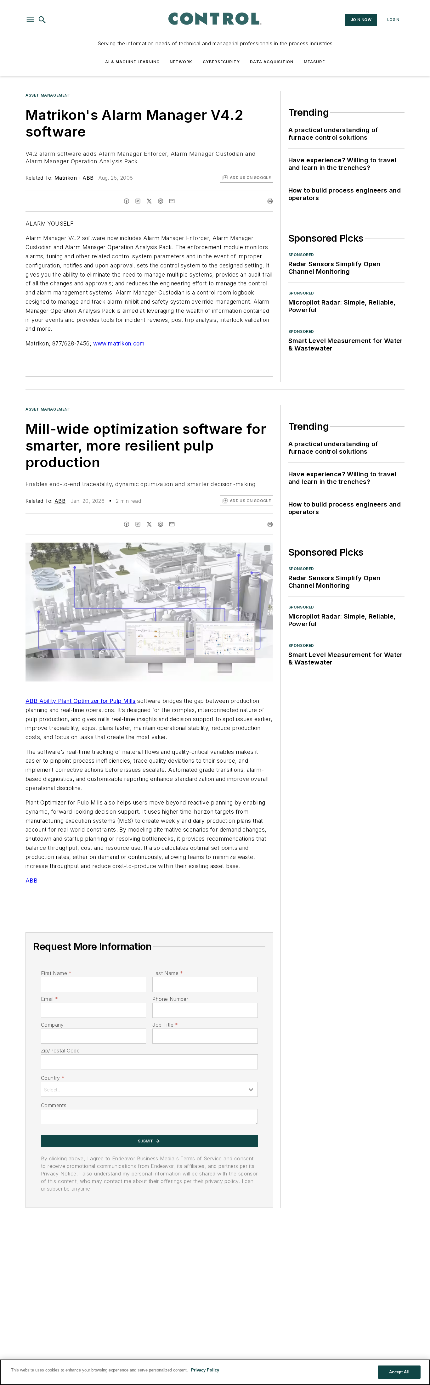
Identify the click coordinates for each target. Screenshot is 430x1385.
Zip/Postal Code (60, 1050)
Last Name (167, 973)
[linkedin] (138, 201)
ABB (59, 501)
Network (181, 61)
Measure (314, 61)
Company (52, 1025)
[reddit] (160, 201)
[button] (30, 20)
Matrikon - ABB (74, 178)
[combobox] (149, 1089)
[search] (42, 20)
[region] (215, 1372)
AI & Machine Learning (132, 61)
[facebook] (126, 201)
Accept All (399, 1372)
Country (53, 1078)
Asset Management (48, 95)
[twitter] (149, 201)
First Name (56, 973)
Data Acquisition (271, 61)
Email (49, 999)
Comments (53, 1105)
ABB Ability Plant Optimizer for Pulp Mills (80, 701)
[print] (270, 201)
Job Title (165, 1025)
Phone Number (170, 999)
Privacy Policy (205, 1370)
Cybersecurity (221, 61)
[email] (172, 201)
